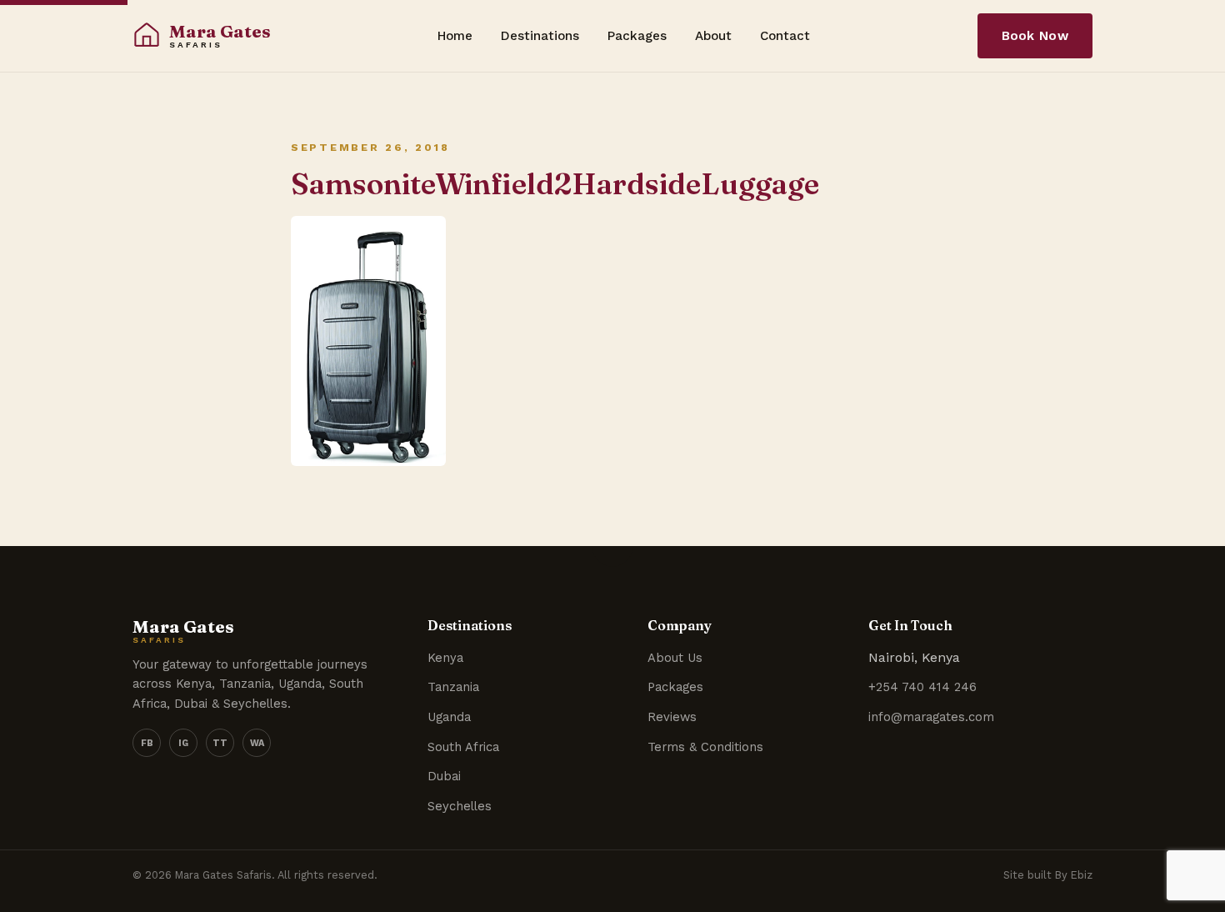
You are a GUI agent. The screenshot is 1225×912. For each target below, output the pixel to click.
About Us (675, 657)
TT (220, 743)
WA (257, 743)
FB (147, 743)
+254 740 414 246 (922, 686)
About (713, 35)
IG (183, 743)
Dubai (444, 776)
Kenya (445, 657)
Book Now (1035, 35)
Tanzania (453, 686)
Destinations (540, 35)
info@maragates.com (931, 716)
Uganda (449, 716)
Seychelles (460, 806)
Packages (637, 35)
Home (455, 35)
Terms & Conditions (705, 746)
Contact (785, 35)
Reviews (672, 716)
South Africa (463, 746)
